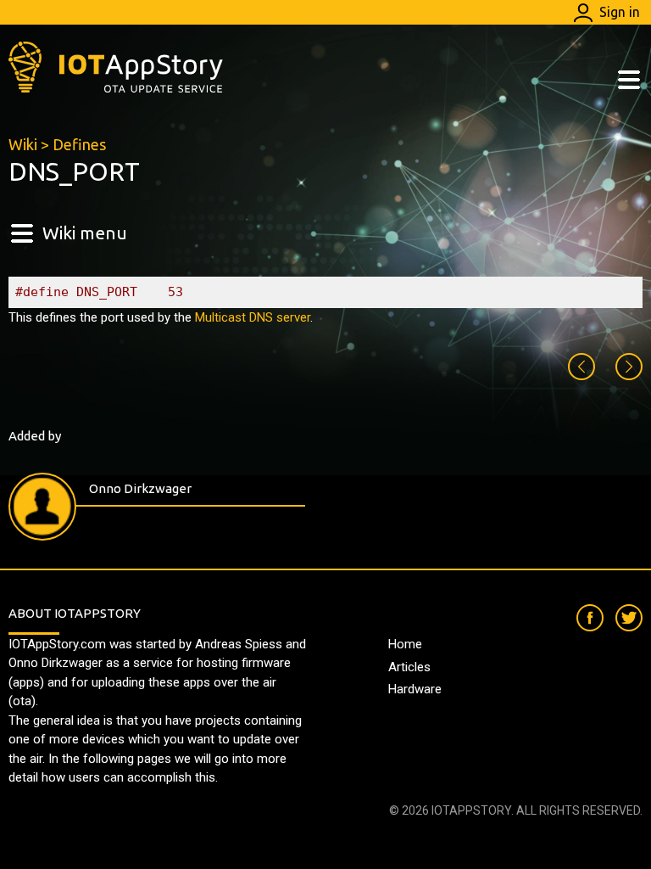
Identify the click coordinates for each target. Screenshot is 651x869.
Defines (79, 144)
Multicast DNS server (252, 317)
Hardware (415, 689)
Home (405, 644)
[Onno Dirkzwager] (42, 506)
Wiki (22, 144)
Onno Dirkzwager (140, 488)
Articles (409, 667)
